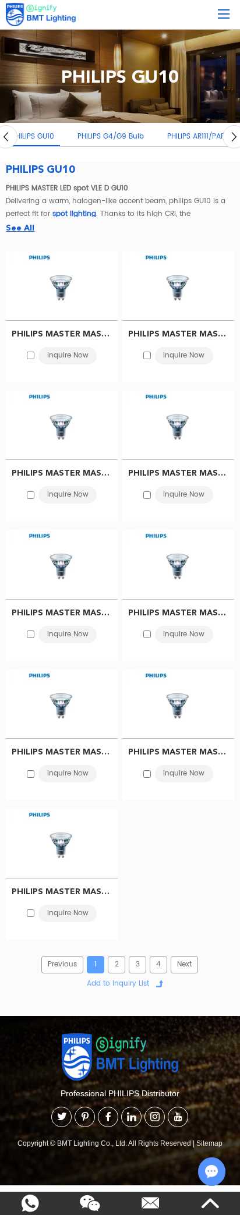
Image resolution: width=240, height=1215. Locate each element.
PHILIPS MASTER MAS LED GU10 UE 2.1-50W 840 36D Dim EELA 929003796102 (62, 333)
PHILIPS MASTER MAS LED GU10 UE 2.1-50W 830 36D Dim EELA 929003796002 (178, 333)
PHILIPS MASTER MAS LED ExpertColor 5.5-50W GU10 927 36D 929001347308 (62, 891)
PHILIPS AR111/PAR (196, 136)
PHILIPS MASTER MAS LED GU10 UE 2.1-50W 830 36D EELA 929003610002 (62, 612)
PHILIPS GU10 (33, 136)
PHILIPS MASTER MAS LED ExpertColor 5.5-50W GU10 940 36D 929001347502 (178, 751)
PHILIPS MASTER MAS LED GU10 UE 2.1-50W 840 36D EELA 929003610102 (178, 472)
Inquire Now (68, 355)
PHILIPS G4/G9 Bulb (110, 136)
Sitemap (209, 1143)
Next (184, 964)
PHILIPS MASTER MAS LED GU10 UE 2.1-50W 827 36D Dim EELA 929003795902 (62, 472)
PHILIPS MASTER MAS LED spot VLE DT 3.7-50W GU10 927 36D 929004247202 (62, 751)
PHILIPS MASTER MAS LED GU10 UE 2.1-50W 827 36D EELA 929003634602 (178, 612)
